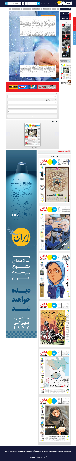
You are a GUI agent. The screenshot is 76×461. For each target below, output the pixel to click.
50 (28, 9)
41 (48, 9)
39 (52, 9)
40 (50, 9)
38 (55, 9)
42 (46, 9)
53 (21, 9)
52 (23, 9)
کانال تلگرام (75, 38)
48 (32, 9)
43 (44, 9)
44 (41, 9)
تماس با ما (75, 24)
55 (17, 9)
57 (12, 9)
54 (19, 9)
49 (30, 9)
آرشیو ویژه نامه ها (32, 148)
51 (26, 9)
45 (39, 9)
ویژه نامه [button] (68, 9)
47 (35, 9)
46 (37, 9)
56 (15, 9)
